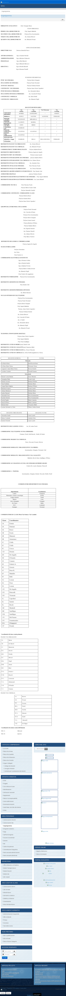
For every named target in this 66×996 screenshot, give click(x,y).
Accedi (4, 957)
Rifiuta (8, 993)
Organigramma (6, 16)
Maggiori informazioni (33, 995)
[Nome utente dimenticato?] (14, 951)
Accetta (3, 993)
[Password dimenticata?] (14, 954)
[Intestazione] (5, 2)
